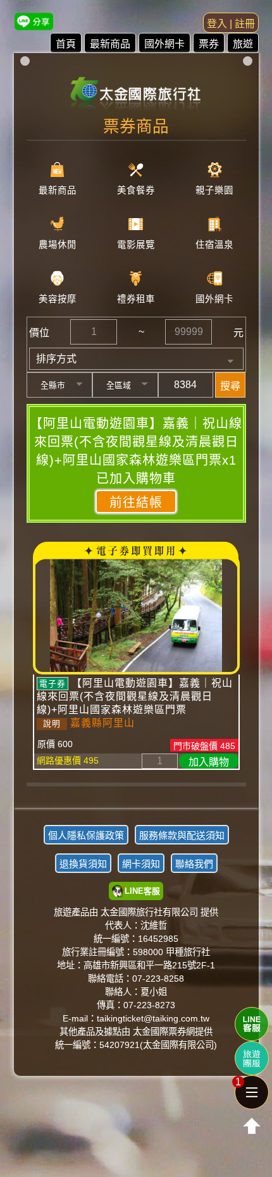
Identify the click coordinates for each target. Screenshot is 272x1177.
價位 (39, 332)
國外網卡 (164, 44)
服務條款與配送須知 (182, 835)
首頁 (66, 44)
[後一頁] (136, 794)
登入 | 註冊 (231, 23)
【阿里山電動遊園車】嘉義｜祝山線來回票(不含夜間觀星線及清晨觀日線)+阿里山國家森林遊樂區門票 (135, 696)
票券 (209, 44)
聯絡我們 (194, 863)
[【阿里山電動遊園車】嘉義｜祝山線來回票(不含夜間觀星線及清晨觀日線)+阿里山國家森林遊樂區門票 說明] (136, 614)
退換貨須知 (83, 863)
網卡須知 (141, 863)
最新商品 (110, 44)
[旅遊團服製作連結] (252, 1058)
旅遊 (243, 44)
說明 (52, 723)
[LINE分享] (34, 21)
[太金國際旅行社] (136, 89)
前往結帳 (136, 502)
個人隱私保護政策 (86, 835)
